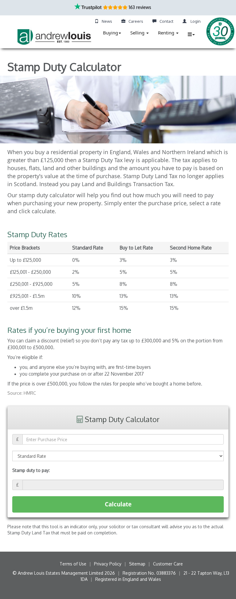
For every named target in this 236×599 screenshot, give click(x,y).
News (107, 21)
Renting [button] (166, 33)
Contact (166, 21)
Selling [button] (138, 33)
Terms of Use (73, 563)
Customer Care (168, 563)
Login (195, 21)
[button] (191, 34)
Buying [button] (110, 33)
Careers (135, 21)
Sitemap (137, 563)
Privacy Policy (107, 563)
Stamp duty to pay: (31, 470)
